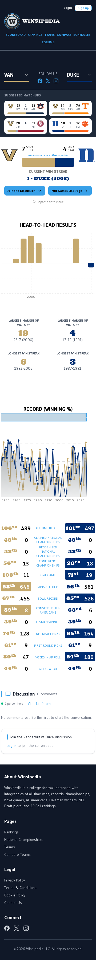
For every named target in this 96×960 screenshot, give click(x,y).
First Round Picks (48, 645)
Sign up (83, 8)
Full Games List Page (66, 191)
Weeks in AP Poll (48, 657)
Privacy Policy (14, 880)
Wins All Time (48, 587)
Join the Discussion (21, 191)
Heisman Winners (48, 622)
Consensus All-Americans (48, 610)
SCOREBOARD (16, 35)
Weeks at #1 (48, 669)
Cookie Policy (14, 895)
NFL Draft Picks (48, 634)
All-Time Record (48, 528)
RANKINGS (35, 35)
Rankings (11, 832)
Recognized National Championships (48, 551)
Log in (11, 745)
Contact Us (13, 902)
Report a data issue (50, 202)
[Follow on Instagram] (56, 81)
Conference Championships (48, 563)
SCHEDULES (81, 35)
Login (68, 8)
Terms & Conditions (20, 887)
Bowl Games (48, 575)
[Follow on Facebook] (40, 81)
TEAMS (50, 35)
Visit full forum (39, 703)
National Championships (23, 839)
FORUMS (48, 42)
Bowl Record (48, 598)
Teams (9, 847)
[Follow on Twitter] (48, 81)
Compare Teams (17, 854)
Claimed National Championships (48, 540)
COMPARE (64, 35)
